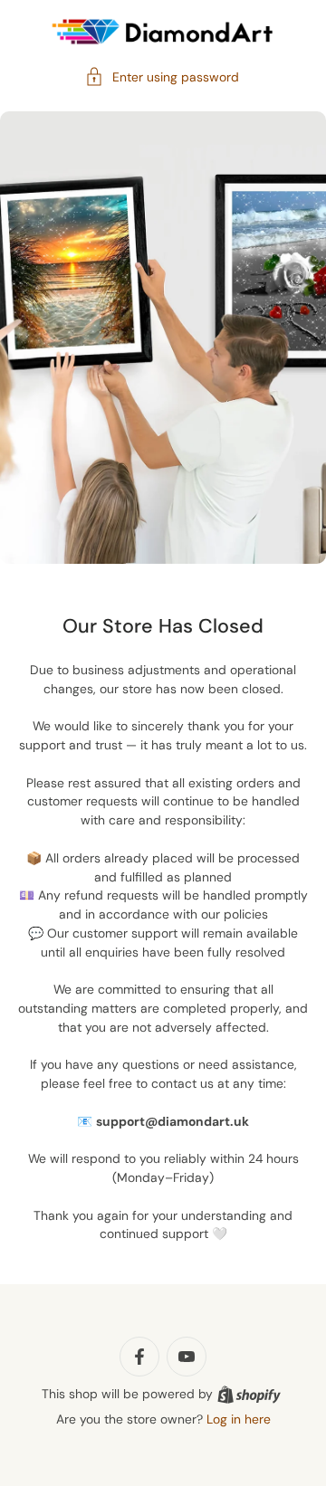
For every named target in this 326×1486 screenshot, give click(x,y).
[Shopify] (249, 1395)
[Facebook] (139, 1356)
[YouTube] (186, 1356)
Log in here (238, 1419)
